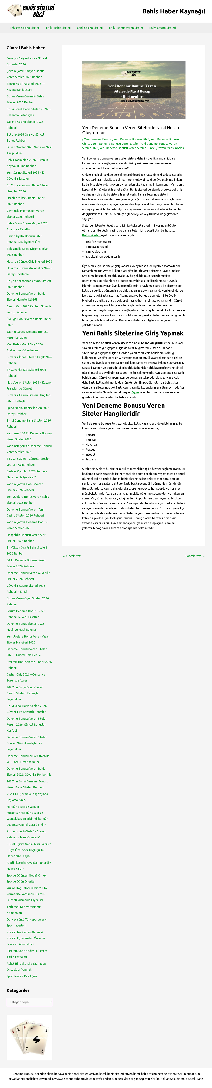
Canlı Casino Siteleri (90, 27)
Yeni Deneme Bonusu (98, 139)
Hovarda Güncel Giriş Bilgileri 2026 (29, 261)
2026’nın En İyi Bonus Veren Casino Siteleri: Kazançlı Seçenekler (25, 693)
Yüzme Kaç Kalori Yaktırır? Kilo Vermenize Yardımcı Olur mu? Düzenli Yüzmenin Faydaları (27, 894)
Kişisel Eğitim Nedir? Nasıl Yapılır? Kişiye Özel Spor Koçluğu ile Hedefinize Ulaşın (29, 850)
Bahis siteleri (91, 235)
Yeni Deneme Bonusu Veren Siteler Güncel (128, 148)
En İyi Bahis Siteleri (58, 27)
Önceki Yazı (72, 556)
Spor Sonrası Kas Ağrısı (22, 976)
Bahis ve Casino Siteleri (25, 27)
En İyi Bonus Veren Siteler (126, 27)
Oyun (135, 392)
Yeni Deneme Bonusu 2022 (131, 139)
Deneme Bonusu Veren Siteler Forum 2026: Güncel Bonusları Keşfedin (27, 724)
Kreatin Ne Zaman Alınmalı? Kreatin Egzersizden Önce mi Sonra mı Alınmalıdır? (26, 938)
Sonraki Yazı (195, 556)
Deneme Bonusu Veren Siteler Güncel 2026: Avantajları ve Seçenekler (27, 743)
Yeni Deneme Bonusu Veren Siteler (116, 143)
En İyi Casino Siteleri (162, 27)
